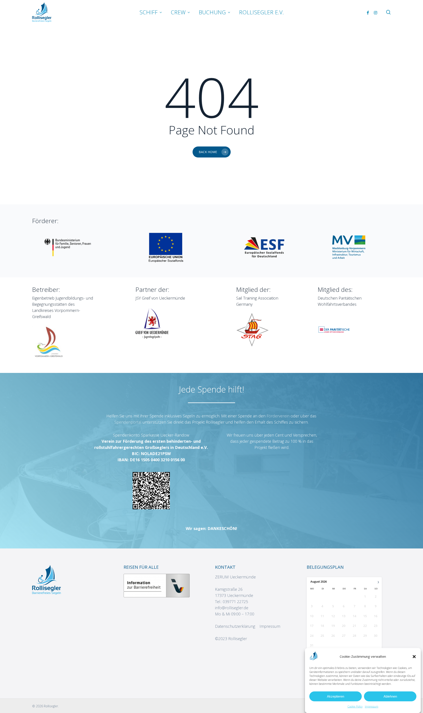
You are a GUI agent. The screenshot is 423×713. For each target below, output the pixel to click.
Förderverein (279, 416)
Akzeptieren (335, 696)
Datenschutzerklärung (235, 626)
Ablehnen (390, 696)
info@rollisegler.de (231, 607)
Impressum (371, 706)
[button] (414, 656)
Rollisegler (237, 638)
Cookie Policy (355, 706)
